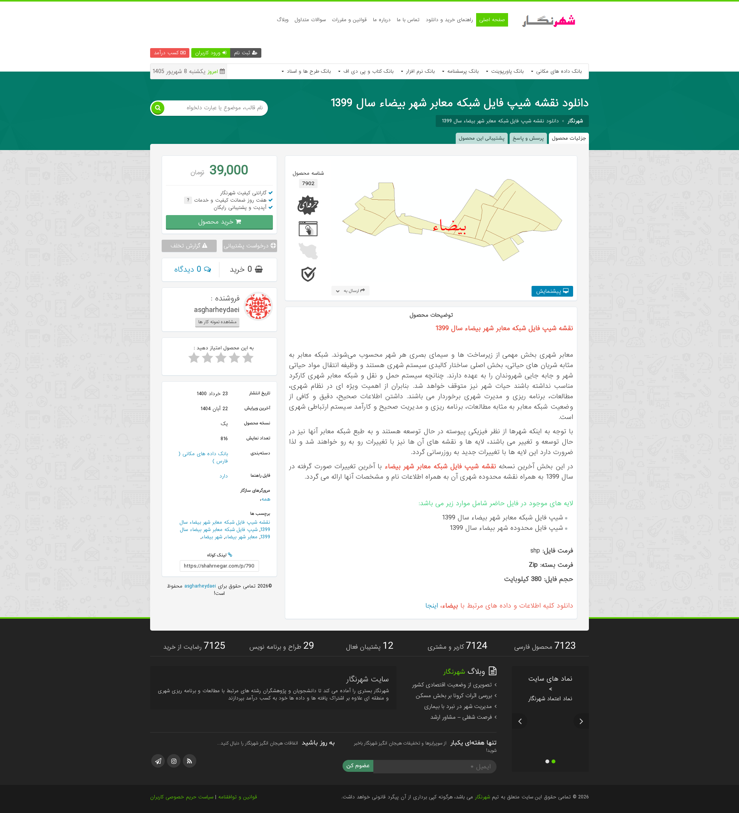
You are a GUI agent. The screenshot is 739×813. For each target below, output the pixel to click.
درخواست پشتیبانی (247, 246)
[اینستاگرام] (174, 761)
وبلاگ (283, 19)
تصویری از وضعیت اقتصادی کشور (453, 685)
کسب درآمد (167, 53)
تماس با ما (408, 19)
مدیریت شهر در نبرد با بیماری (459, 706)
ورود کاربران (208, 53)
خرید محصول (217, 222)
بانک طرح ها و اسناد (308, 71)
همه (265, 499)
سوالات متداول (310, 19)
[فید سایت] (189, 761)
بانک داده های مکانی (558, 71)
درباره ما (382, 19)
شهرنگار (482, 797)
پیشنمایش (549, 291)
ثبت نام (243, 53)
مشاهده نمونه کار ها (217, 322)
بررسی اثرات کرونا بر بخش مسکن (455, 695)
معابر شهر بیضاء (241, 537)
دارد (223, 476)
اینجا (431, 606)
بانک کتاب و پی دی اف (367, 71)
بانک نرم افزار (419, 71)
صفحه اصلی (492, 19)
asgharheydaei (199, 586)
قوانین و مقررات (349, 19)
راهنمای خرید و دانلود (449, 19)
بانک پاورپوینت (506, 71)
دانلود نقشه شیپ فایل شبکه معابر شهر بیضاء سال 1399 (500, 121)
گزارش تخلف (186, 246)
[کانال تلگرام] (158, 761)
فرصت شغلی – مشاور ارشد (462, 717)
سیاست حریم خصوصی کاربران (181, 797)
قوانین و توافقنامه (237, 797)
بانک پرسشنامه (461, 71)
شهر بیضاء (211, 537)
